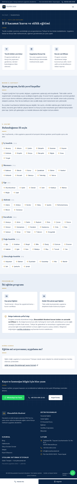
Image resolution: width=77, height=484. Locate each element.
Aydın (23, 188)
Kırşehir (19, 153)
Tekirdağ (42, 175)
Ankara (19, 148)
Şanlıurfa (17, 266)
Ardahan (17, 244)
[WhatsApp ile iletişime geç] (72, 473)
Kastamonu (45, 227)
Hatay (39, 205)
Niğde (52, 153)
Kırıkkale (8, 153)
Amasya (8, 222)
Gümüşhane (20, 227)
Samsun (8, 232)
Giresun (8, 227)
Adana (8, 205)
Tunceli (56, 249)
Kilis (55, 261)
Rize (65, 227)
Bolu (48, 222)
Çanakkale (40, 170)
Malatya (37, 249)
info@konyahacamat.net (51, 451)
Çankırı (29, 148)
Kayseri (64, 148)
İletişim (4, 449)
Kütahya (53, 188)
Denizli (33, 188)
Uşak (17, 192)
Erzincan (57, 244)
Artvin (18, 222)
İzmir (43, 188)
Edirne (52, 170)
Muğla (8, 192)
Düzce (68, 222)
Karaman (53, 148)
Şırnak (28, 266)
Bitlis (37, 244)
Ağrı (7, 244)
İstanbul (62, 170)
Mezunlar (44, 431)
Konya (30, 153)
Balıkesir (8, 170)
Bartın (28, 222)
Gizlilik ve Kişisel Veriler (50, 473)
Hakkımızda (6, 443)
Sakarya (30, 175)
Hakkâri (8, 249)
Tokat (28, 232)
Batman (20, 261)
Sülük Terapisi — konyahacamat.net (14, 460)
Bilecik (19, 170)
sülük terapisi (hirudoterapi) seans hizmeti (20, 365)
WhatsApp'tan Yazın (14, 397)
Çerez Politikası (31, 475)
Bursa (29, 170)
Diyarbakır (32, 261)
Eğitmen (43, 425)
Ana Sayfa (5, 15)
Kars (26, 249)
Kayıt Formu (55, 397)
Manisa (64, 188)
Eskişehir (41, 148)
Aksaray (8, 148)
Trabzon (39, 232)
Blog (3, 440)
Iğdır (18, 249)
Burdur (29, 205)
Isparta (49, 205)
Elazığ (47, 244)
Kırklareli (8, 175)
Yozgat (8, 158)
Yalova (53, 175)
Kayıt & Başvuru (7, 452)
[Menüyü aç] (73, 7)
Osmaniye (19, 210)
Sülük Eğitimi (45, 419)
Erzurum (69, 244)
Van (66, 249)
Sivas (62, 153)
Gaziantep (45, 261)
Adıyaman (9, 261)
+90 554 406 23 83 (69, 2)
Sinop (18, 232)
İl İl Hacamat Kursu (47, 422)
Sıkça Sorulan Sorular (9, 446)
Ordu (56, 227)
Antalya (18, 205)
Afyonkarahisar (10, 188)
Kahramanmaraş (62, 205)
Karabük (33, 227)
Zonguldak (51, 232)
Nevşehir (41, 153)
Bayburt (38, 222)
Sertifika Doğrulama (47, 428)
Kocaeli (19, 175)
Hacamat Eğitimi (46, 416)
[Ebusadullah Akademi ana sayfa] (10, 7)
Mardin (65, 261)
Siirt (7, 266)
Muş (47, 249)
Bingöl (28, 244)
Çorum (58, 222)
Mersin (8, 210)
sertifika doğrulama (23, 329)
